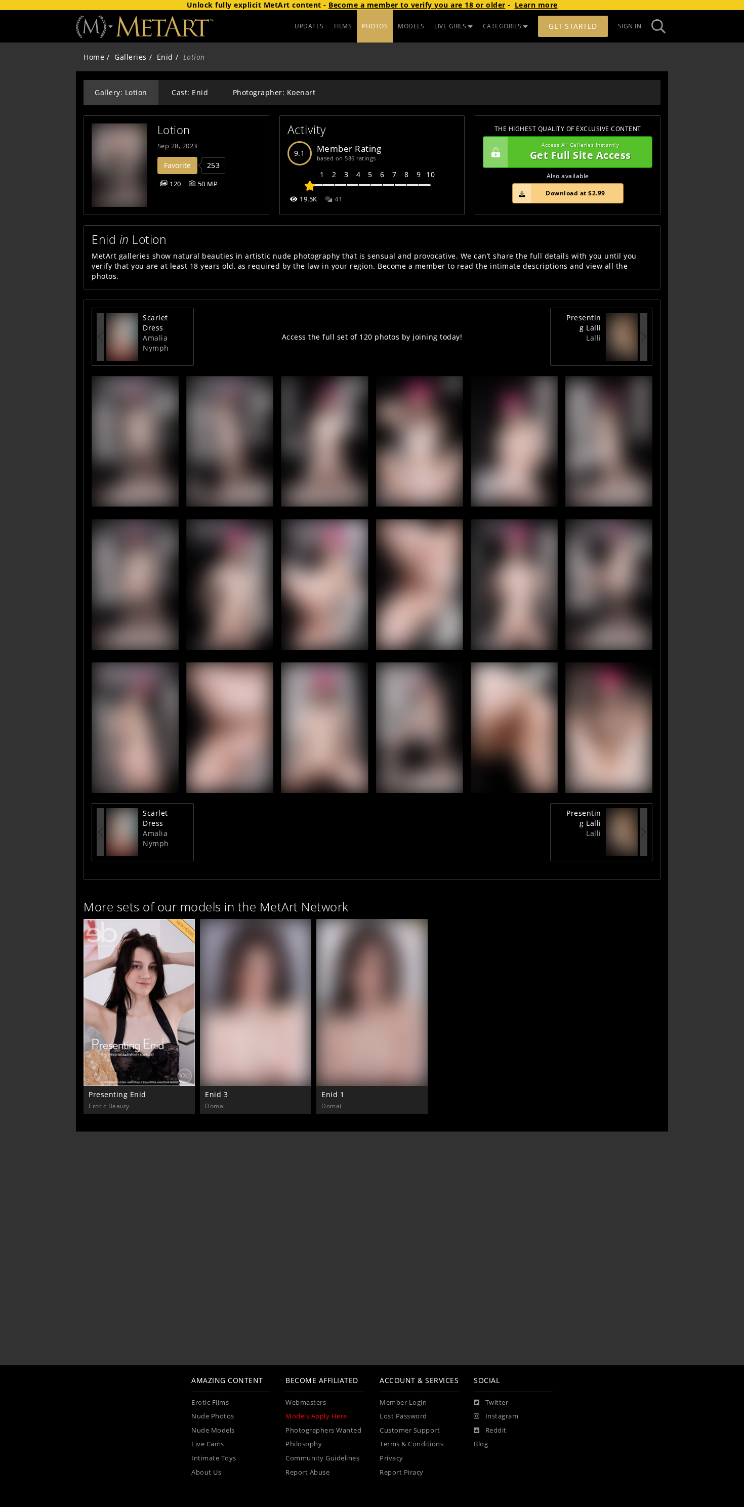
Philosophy (303, 1444)
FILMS (343, 26)
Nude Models (213, 1430)
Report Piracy (402, 1472)
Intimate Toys (213, 1458)
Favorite (177, 165)
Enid (165, 57)
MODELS (411, 26)
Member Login (403, 1402)
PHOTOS (375, 26)
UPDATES (309, 26)
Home (94, 57)
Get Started (573, 26)
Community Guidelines (322, 1458)
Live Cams (207, 1444)
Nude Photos (212, 1416)
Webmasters (305, 1402)
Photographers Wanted (323, 1430)
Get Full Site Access (580, 152)
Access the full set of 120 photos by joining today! (372, 337)
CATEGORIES (502, 26)
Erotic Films (210, 1402)
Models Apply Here (316, 1416)
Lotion (173, 130)
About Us (206, 1472)
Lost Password (403, 1416)
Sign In (630, 26)
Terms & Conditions (411, 1444)
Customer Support (410, 1430)
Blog (481, 1444)
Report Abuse (307, 1472)
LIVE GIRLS (450, 26)
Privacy (391, 1458)
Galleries (130, 57)
